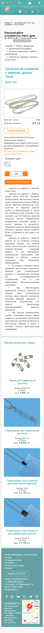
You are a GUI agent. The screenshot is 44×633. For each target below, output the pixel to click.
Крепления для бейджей (20, 48)
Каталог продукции (25, 46)
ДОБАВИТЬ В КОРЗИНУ (18, 182)
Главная (8, 46)
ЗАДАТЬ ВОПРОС (16, 573)
